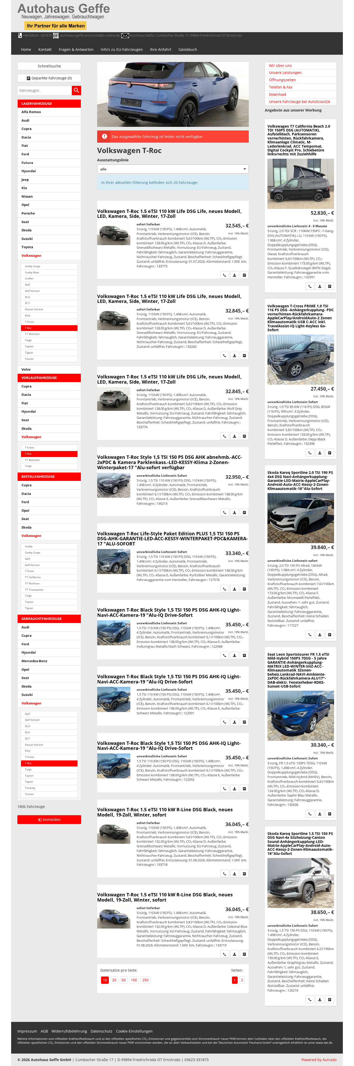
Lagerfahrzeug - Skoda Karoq (301, 553)
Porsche (28, 213)
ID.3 (27, 297)
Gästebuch (188, 49)
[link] (224, 275)
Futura (27, 163)
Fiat (25, 145)
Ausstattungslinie (113, 159)
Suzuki (27, 239)
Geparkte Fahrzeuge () (52, 77)
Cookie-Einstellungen (134, 1031)
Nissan (27, 196)
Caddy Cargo (32, 266)
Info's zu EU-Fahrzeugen (122, 49)
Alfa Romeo (31, 112)
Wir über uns (280, 65)
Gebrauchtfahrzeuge (42, 619)
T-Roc (28, 328)
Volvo (26, 369)
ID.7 (27, 303)
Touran (29, 359)
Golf (27, 284)
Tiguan (29, 352)
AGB (44, 1031)
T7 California (33, 577)
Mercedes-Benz (34, 661)
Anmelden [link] (52, 819)
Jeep (25, 179)
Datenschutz (101, 1031)
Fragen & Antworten (76, 49)
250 (145, 980)
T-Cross (29, 321)
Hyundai (29, 171)
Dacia (26, 137)
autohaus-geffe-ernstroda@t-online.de (90, 35)
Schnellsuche (49, 66)
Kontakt (45, 49)
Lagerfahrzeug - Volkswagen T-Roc (173, 322)
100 (134, 980)
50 (124, 980)
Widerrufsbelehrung (69, 1031)
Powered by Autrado (319, 1059)
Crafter (29, 278)
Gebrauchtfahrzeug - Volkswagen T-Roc (173, 240)
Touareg (30, 788)
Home (26, 49)
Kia (24, 188)
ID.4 (27, 732)
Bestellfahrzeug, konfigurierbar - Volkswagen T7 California (301, 206)
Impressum (27, 1031)
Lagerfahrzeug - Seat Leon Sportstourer (301, 733)
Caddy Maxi (32, 272)
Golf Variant (32, 291)
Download (277, 94)
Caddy (28, 546)
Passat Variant (34, 309)
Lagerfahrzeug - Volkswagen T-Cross (301, 379)
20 (114, 980)
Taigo (28, 340)
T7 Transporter (34, 589)
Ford (25, 154)
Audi (25, 120)
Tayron (29, 346)
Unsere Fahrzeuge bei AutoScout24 (299, 101)
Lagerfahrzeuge (37, 103)
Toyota (27, 247)
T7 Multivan (32, 334)
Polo (27, 315)
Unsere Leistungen (285, 72)
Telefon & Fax (280, 87)
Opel (25, 205)
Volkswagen (31, 255)
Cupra (27, 129)
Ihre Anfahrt (160, 49)
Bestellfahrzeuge (38, 476)
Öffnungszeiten (282, 79)
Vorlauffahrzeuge (39, 378)
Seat (25, 222)
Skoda (27, 230)
